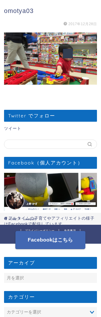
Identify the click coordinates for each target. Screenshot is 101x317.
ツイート (12, 128)
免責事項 (70, 230)
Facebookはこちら (50, 240)
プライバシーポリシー (40, 230)
